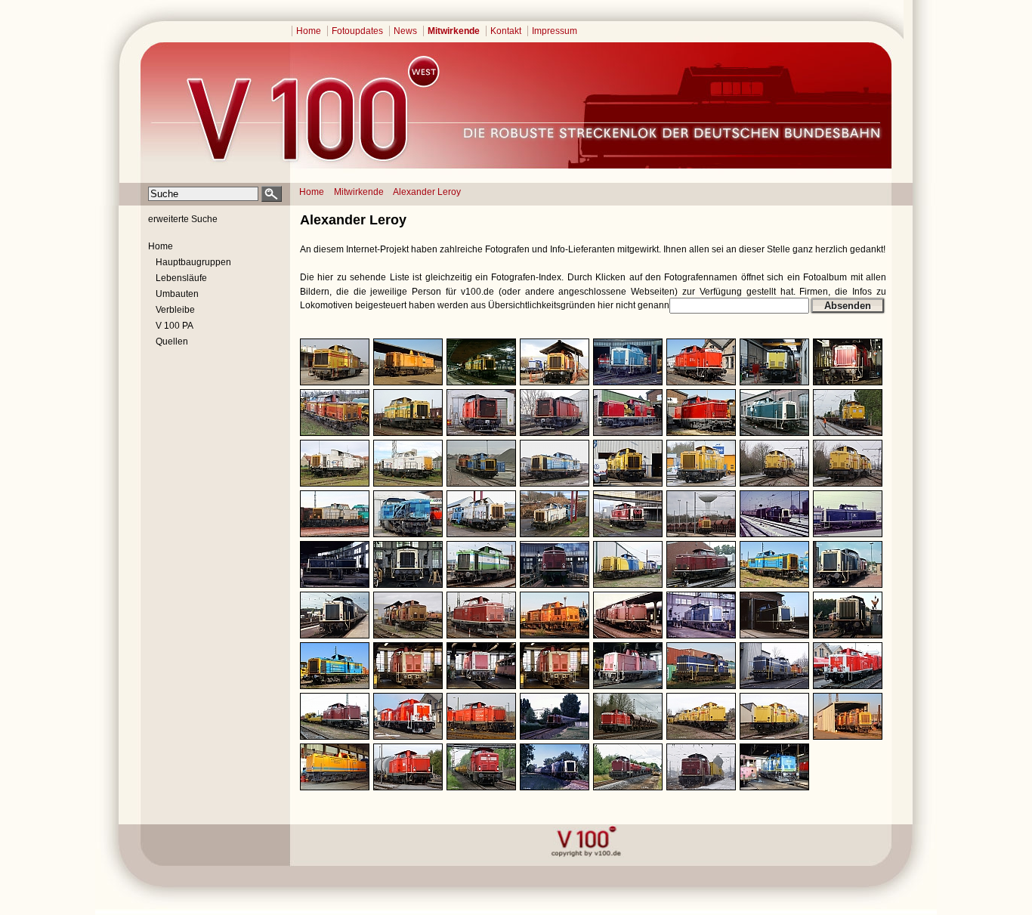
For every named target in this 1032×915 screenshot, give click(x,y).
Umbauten (177, 294)
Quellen (172, 341)
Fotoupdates (357, 31)
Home (308, 31)
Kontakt (505, 31)
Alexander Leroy (427, 192)
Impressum (554, 31)
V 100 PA (174, 325)
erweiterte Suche (183, 219)
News (405, 31)
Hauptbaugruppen (193, 262)
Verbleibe (175, 309)
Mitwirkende (454, 31)
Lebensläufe (181, 278)
